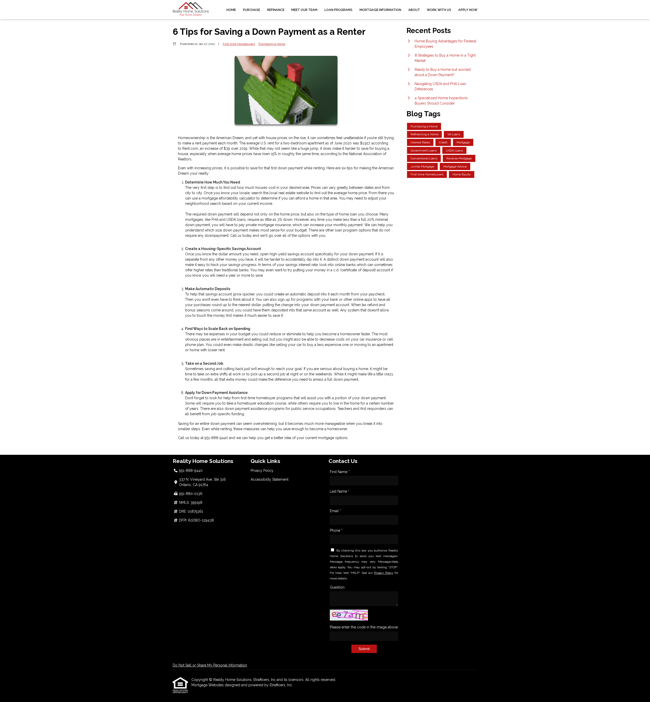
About (414, 10)
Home (231, 10)
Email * (335, 511)
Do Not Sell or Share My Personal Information (210, 665)
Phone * (336, 530)
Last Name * (339, 491)
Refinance (275, 10)
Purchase (251, 10)
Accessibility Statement (269, 479)
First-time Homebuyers (239, 44)
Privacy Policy (262, 471)
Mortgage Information (380, 10)
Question (337, 587)
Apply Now (467, 10)
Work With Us (439, 10)
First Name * (340, 472)
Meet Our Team (304, 10)
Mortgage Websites (208, 685)
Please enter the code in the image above (364, 627)
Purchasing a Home (271, 44)
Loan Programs (338, 10)
